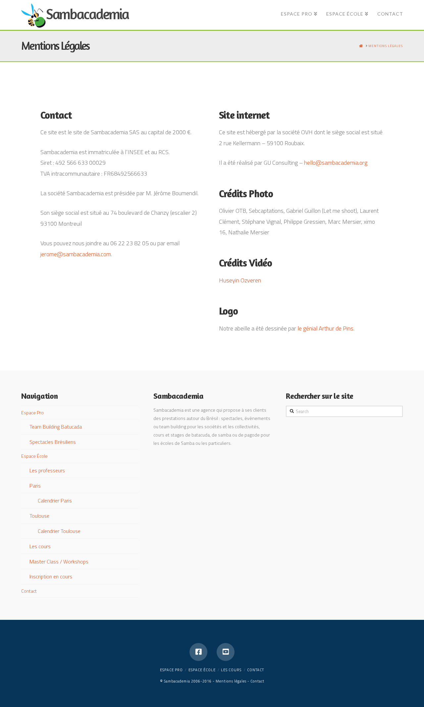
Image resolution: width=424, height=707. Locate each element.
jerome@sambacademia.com (75, 254)
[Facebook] (198, 652)
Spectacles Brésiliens (52, 442)
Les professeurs (47, 470)
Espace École (34, 455)
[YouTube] (226, 652)
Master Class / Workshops (58, 561)
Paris (35, 486)
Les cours (40, 546)
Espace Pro (32, 412)
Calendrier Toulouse (59, 531)
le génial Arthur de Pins (325, 328)
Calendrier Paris (55, 500)
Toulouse (39, 516)
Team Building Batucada (55, 427)
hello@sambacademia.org (335, 162)
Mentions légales (231, 681)
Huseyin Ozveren (240, 280)
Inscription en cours (50, 576)
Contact (29, 590)
